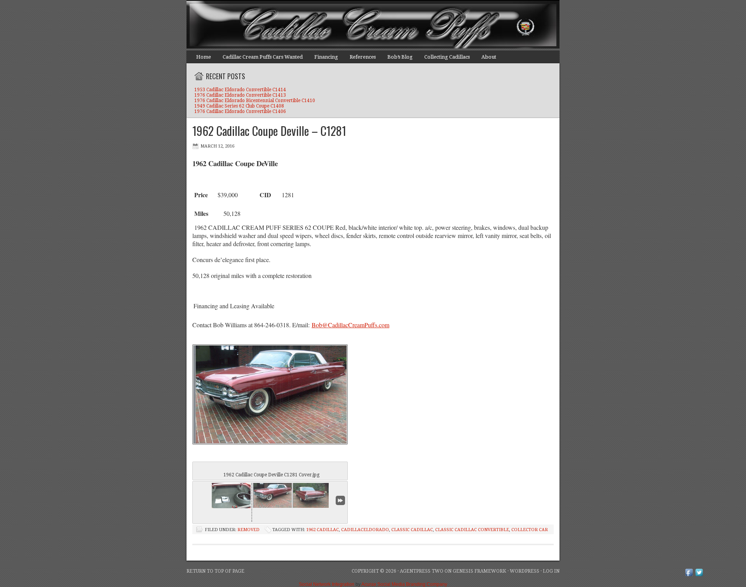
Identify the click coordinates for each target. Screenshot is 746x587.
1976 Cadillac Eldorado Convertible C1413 (240, 95)
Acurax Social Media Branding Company (404, 584)
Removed (248, 529)
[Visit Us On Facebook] (689, 575)
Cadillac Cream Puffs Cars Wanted (263, 57)
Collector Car (529, 529)
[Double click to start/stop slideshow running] (272, 495)
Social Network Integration (326, 584)
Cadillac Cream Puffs (365, 25)
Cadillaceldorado (365, 529)
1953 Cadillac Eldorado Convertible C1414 (240, 89)
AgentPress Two (421, 571)
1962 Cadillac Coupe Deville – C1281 (269, 130)
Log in (551, 571)
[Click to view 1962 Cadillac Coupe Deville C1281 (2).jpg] (312, 495)
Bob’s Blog (400, 57)
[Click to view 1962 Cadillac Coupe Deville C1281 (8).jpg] (231, 495)
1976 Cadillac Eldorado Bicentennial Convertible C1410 (254, 100)
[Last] (340, 500)
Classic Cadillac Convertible (472, 529)
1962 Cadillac (322, 529)
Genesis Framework (479, 571)
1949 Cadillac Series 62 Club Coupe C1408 (239, 106)
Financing (326, 57)
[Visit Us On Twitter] (699, 575)
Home (203, 57)
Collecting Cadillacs (447, 57)
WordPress (524, 571)
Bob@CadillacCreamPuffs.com (350, 325)
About (488, 57)
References (363, 57)
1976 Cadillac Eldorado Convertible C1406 (240, 111)
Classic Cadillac (412, 529)
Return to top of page (215, 571)
